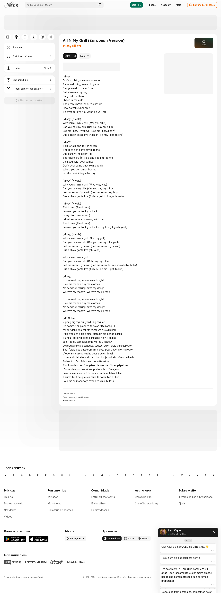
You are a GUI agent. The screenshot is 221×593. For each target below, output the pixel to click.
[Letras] (56, 562)
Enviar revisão (69, 400)
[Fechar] (214, 532)
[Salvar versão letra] (74, 56)
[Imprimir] (16, 37)
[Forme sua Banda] (35, 562)
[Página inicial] (11, 5)
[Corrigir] (42, 37)
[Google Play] (15, 539)
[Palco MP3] (76, 562)
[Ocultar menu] (7, 37)
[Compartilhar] (51, 37)
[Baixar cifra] (33, 37)
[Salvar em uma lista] (25, 37)
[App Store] (39, 539)
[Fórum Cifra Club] (12, 562)
